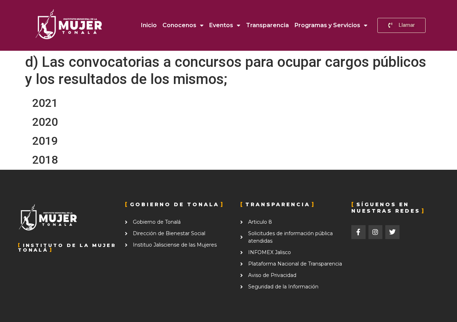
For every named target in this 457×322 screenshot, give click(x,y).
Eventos (221, 25)
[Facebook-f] (358, 232)
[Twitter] (392, 232)
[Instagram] (375, 232)
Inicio (149, 25)
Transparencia (267, 25)
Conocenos (179, 25)
